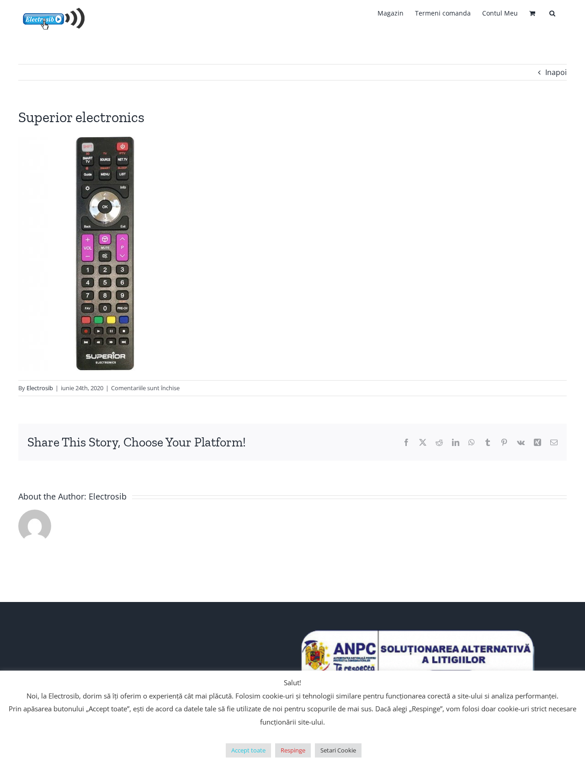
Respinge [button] (293, 750)
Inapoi (556, 72)
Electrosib (40, 388)
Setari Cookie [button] (338, 750)
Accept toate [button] (248, 750)
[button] (552, 13)
